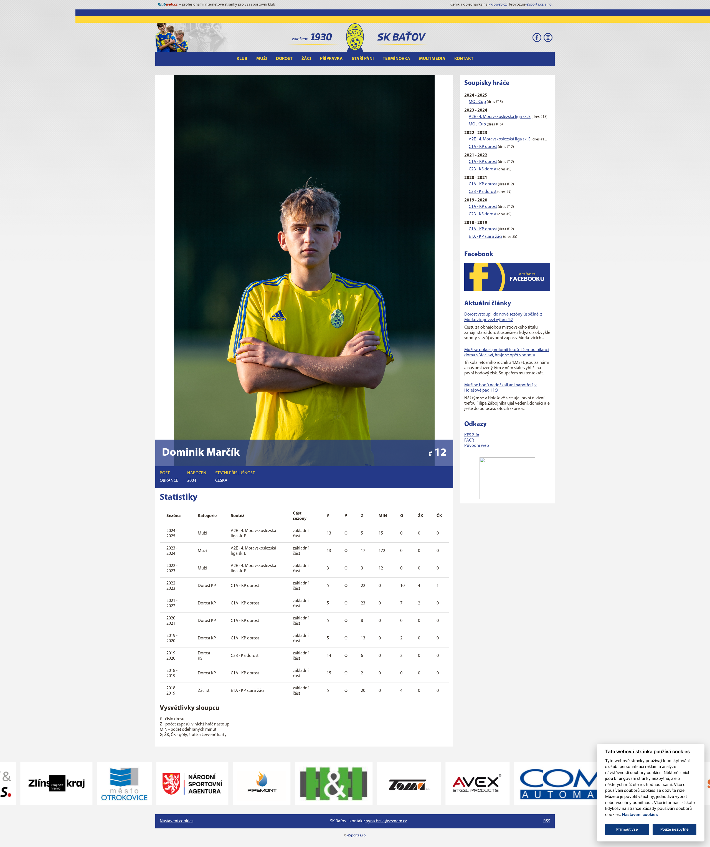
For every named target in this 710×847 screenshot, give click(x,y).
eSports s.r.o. (356, 835)
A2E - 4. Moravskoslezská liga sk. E (500, 117)
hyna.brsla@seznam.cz (386, 821)
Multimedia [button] (432, 59)
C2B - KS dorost (482, 169)
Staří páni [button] (363, 59)
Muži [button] (261, 59)
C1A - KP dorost (483, 147)
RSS (546, 821)
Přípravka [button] (331, 59)
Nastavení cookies (176, 821)
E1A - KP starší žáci (485, 237)
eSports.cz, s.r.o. (539, 4)
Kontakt (463, 59)
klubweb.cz (497, 4)
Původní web (476, 445)
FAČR (469, 440)
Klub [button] (242, 59)
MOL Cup (477, 102)
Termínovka (396, 59)
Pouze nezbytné (674, 829)
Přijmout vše (627, 829)
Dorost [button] (284, 59)
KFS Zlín (471, 435)
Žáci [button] (306, 59)
